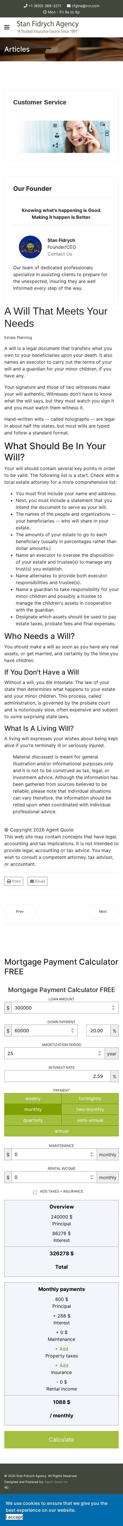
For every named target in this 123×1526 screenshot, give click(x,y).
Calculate (61, 1439)
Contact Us (59, 254)
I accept (14, 1517)
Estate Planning (18, 337)
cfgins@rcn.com (86, 6)
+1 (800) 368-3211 (45, 6)
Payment (61, 1090)
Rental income (62, 1168)
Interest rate (62, 1067)
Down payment (61, 1022)
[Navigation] (6, 27)
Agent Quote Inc (56, 1482)
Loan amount (61, 999)
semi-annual (90, 1120)
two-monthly (90, 1109)
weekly (33, 1098)
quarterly (33, 1120)
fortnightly (90, 1098)
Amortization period (61, 1045)
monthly (33, 1109)
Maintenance (61, 1146)
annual (62, 1131)
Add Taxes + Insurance (61, 1191)
